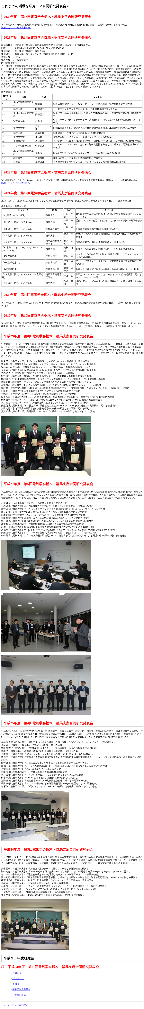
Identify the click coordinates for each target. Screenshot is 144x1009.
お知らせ (16, 973)
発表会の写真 (19, 995)
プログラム (18, 978)
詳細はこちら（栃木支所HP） (16, 27)
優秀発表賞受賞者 (21, 989)
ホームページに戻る (17, 1005)
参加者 (15, 984)
